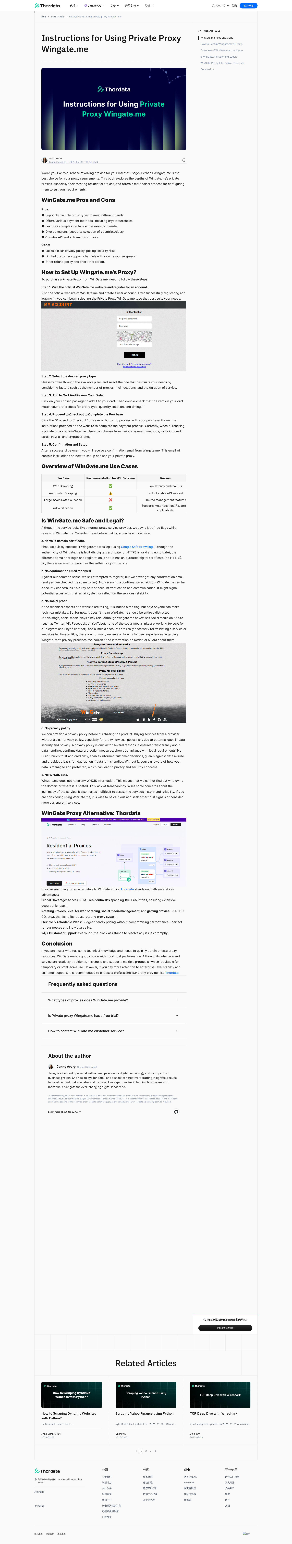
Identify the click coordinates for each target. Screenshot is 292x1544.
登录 (234, 5)
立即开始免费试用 (225, 1328)
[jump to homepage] (47, 1471)
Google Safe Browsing (137, 547)
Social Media (57, 17)
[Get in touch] (37, 1498)
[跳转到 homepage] (47, 5)
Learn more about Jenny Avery (64, 1112)
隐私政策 (38, 1533)
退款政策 (61, 1533)
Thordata (127, 889)
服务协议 (50, 1533)
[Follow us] (37, 1512)
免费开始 (248, 5)
